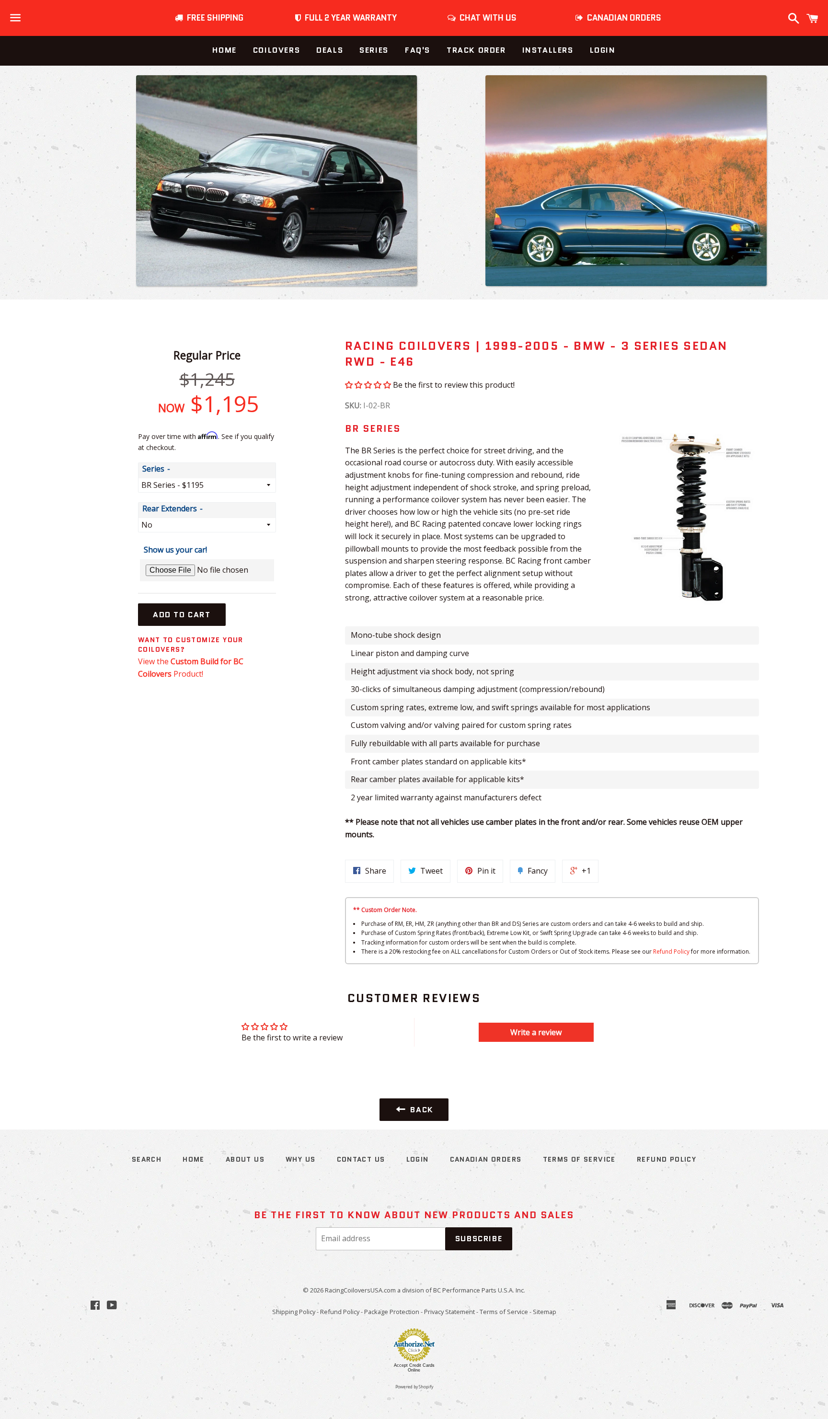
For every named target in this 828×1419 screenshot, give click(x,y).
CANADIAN (622, 17)
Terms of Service (579, 1159)
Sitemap (544, 1311)
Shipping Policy (293, 1311)
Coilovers (276, 50)
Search (146, 1159)
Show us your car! (175, 549)
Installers (548, 50)
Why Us (300, 1159)
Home (224, 50)
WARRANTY (351, 17)
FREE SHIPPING (213, 17)
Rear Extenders (169, 508)
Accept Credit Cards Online (414, 1368)
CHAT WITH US (486, 17)
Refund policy (666, 1159)
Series (374, 50)
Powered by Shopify (414, 1387)
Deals (329, 50)
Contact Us (361, 1159)
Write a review (536, 1032)
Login (603, 50)
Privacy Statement (449, 1311)
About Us (245, 1159)
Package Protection (391, 1311)
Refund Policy (671, 951)
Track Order (476, 50)
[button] (368, 385)
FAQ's (417, 50)
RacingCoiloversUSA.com (360, 1290)
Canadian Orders (486, 1159)
